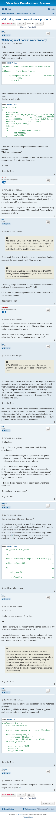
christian (4, 178)
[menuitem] (8, 9)
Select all (12, 63)
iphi (2, 31)
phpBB (20, 814)
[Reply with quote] (48, 33)
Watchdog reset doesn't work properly (26, 19)
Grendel (4, 503)
